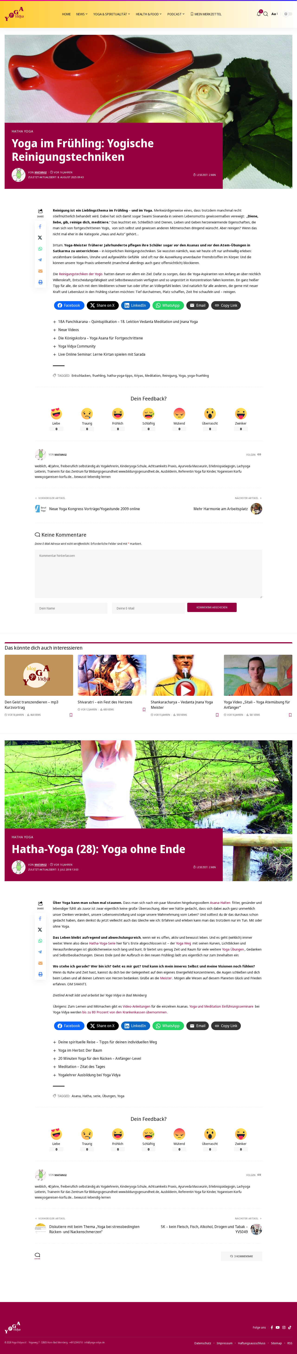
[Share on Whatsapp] (40, 248)
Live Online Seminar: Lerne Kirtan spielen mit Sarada (101, 354)
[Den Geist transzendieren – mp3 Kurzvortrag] (39, 675)
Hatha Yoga (22, 131)
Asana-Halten (220, 902)
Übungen (109, 1096)
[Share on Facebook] (40, 226)
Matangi (41, 172)
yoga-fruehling (198, 375)
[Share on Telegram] (40, 259)
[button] (265, 14)
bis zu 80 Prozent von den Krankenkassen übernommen (124, 1012)
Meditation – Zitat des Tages (81, 1066)
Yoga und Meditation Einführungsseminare (221, 1006)
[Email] (40, 270)
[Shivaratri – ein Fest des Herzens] (112, 675)
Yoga (182, 375)
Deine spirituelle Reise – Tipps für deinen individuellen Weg (107, 1042)
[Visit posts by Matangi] (19, 175)
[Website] (259, 454)
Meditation (153, 375)
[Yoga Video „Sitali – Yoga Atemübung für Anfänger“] (258, 675)
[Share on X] (40, 237)
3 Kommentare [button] (243, 1256)
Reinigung (169, 375)
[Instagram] (284, 1328)
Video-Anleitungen (136, 1006)
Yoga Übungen (233, 949)
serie (96, 1096)
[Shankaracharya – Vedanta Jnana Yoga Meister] (185, 675)
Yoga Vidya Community (77, 346)
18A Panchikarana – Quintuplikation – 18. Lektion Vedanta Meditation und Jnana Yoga (128, 321)
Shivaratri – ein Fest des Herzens (105, 702)
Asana (76, 1096)
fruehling (98, 375)
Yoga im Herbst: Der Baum (80, 1050)
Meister (166, 978)
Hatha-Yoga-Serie (102, 943)
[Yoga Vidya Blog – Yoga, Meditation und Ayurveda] (12, 1327)
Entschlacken (81, 375)
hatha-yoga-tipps (119, 375)
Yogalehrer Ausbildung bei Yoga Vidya (89, 1074)
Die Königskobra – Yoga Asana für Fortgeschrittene (100, 338)
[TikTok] (289, 1328)
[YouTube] (277, 1328)
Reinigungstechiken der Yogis (81, 273)
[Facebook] (272, 1328)
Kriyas (138, 375)
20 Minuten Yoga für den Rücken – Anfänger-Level (99, 1058)
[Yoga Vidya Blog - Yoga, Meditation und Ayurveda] (14, 14)
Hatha (87, 1096)
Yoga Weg (183, 943)
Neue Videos (68, 329)
